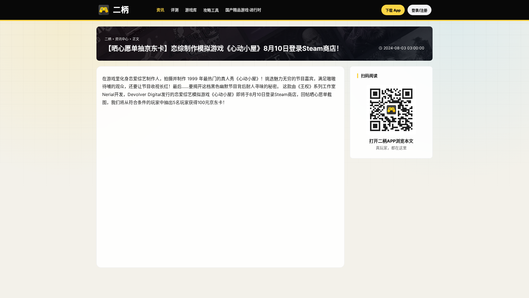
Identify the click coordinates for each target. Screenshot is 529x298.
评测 (175, 9)
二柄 (108, 39)
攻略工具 (211, 10)
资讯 (160, 9)
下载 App (393, 10)
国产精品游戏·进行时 (243, 9)
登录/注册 (419, 10)
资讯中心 (121, 39)
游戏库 (191, 9)
